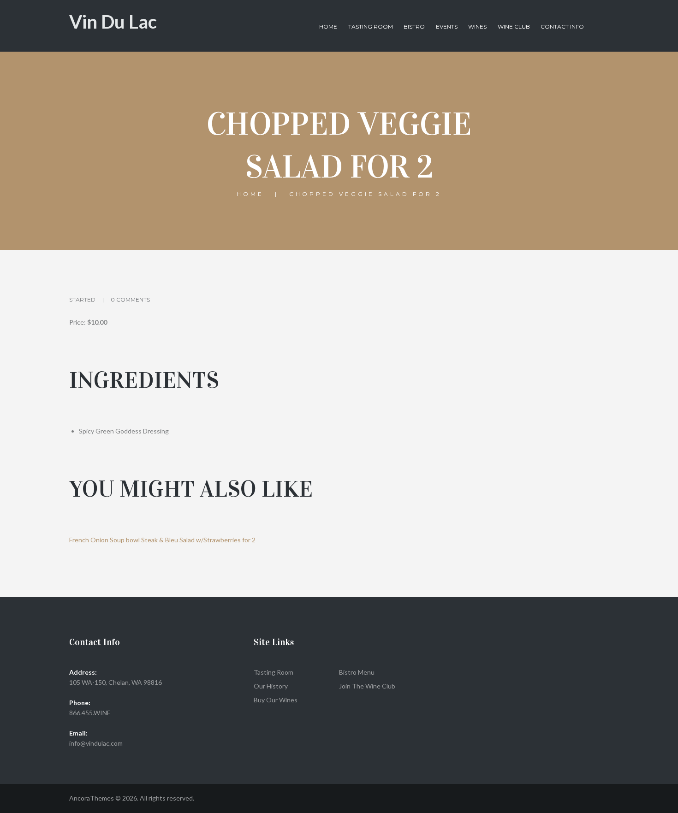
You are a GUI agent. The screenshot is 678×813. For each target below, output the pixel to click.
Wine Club (514, 26)
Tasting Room (370, 26)
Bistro (414, 26)
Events (447, 26)
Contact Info (562, 26)
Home (328, 26)
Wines (477, 26)
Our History (271, 686)
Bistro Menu (357, 672)
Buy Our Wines (275, 700)
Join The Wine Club (367, 686)
